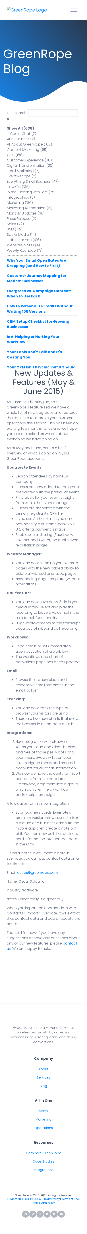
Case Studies (43, 1161)
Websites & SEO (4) (23, 245)
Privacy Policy (51, 1199)
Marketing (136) (20, 202)
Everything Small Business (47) (33, 181)
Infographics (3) (21, 197)
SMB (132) (15, 229)
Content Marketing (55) (27, 149)
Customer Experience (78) (29, 160)
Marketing (43, 1119)
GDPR (28, 1199)
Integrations (44, 1170)
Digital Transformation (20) (30, 165)
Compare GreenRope (43, 1153)
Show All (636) (20, 128)
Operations (43, 1128)
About (43, 1069)
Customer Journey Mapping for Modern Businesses (36, 278)
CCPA (37, 1199)
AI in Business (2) (21, 139)
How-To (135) (18, 186)
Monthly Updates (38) (26, 213)
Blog (43, 1086)
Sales (43, 1111)
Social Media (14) (21, 234)
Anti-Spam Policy (44, 1203)
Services (43, 1077)
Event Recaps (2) (21, 176)
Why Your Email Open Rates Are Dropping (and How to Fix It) (36, 263)
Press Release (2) (21, 218)
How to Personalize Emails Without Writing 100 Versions (40, 309)
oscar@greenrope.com (37, 872)
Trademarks (15, 1199)
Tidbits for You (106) (24, 239)
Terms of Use (70, 1199)
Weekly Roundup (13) (25, 250)
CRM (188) (15, 154)
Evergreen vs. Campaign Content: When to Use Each (39, 293)
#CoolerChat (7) (21, 133)
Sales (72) (15, 223)
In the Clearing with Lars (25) (31, 192)
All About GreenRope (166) (29, 144)
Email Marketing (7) (23, 170)
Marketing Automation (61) (29, 208)
